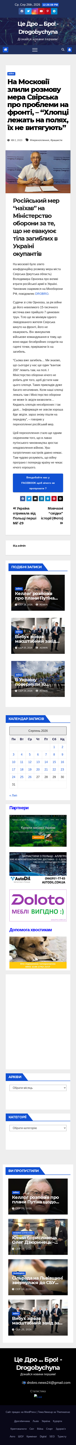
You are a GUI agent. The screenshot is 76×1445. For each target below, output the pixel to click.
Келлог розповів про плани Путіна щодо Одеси (34, 598)
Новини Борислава (23, 1233)
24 (13, 777)
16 (62, 762)
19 (30, 769)
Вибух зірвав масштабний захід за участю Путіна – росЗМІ (38, 1323)
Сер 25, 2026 (23, 1329)
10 (13, 762)
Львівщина (19, 1273)
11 (21, 762)
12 (30, 762)
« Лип (13, 795)
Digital (43, 1436)
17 (13, 769)
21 (46, 769)
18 (21, 769)
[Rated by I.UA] (38, 1396)
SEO (52, 1436)
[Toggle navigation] (35, 50)
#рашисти (56, 140)
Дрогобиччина (22, 1421)
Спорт (49, 1428)
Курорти (57, 1421)
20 (38, 769)
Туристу (62, 1436)
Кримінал (32, 1436)
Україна (46, 1421)
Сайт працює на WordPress (21, 1412)
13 (38, 762)
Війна (11, 74)
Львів (36, 1421)
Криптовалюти (19, 1428)
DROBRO (41, 293)
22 (54, 769)
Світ (32, 1428)
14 (46, 762)
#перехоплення (39, 140)
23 (62, 769)
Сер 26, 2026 (23, 1208)
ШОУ (21, 1436)
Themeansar (63, 1412)
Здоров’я (61, 1428)
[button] (62, 49)
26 (30, 777)
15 (54, 762)
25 (21, 777)
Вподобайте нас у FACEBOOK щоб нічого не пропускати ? (38, 483)
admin (22, 545)
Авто (12, 1436)
